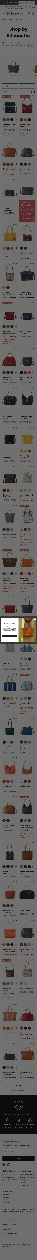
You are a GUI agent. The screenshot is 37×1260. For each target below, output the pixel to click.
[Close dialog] (34, 619)
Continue (9, 635)
